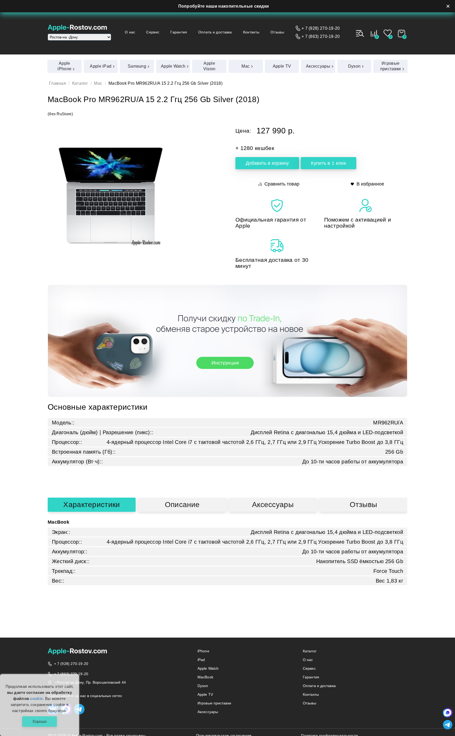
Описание (182, 504)
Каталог (80, 83)
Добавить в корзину (267, 163)
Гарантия (178, 32)
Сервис (152, 32)
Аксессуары (273, 504)
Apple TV (205, 694)
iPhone (203, 651)
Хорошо (39, 721)
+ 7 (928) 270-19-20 (320, 28)
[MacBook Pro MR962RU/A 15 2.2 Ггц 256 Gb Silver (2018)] (110, 195)
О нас (130, 32)
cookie (36, 698)
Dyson (202, 686)
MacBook (205, 677)
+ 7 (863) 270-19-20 (320, 36)
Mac (98, 83)
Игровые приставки (214, 703)
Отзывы (277, 32)
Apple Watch (208, 668)
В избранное (370, 184)
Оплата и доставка (215, 32)
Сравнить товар (281, 184)
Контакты (251, 32)
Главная (57, 83)
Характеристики (91, 504)
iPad (201, 660)
